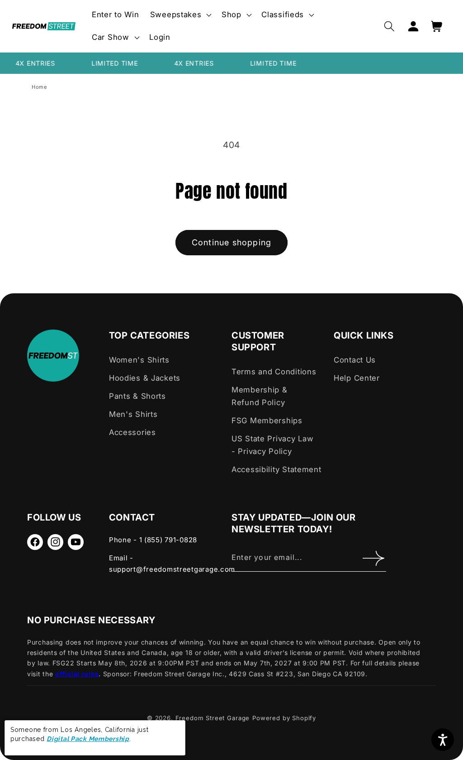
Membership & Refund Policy (260, 396)
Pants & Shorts (137, 396)
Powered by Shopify (284, 718)
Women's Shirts (139, 359)
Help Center (357, 377)
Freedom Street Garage (212, 718)
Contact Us (355, 359)
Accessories (132, 432)
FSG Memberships (267, 420)
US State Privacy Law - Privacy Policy (272, 445)
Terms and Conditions (274, 371)
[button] (180, 15)
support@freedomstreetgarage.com (172, 569)
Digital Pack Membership (88, 738)
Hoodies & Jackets (144, 377)
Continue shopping (231, 242)
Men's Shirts (133, 414)
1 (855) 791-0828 (168, 539)
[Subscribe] (374, 558)
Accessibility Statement (276, 469)
